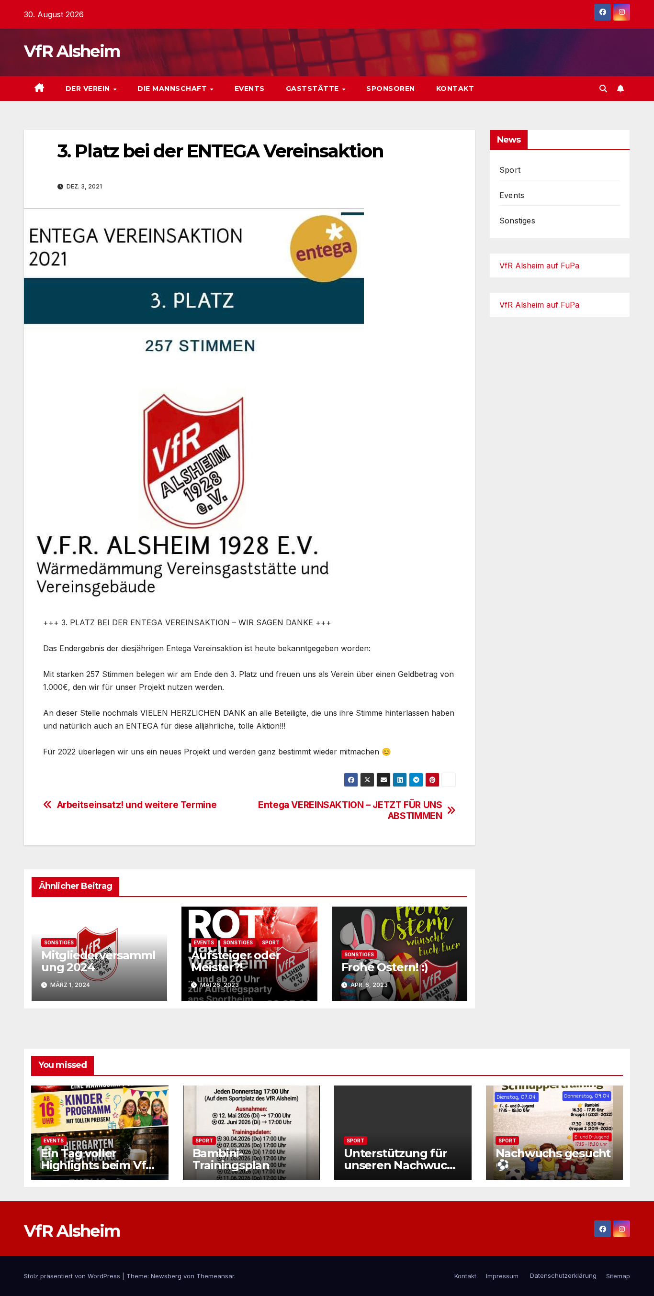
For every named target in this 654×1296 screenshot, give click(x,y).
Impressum (502, 1276)
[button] (603, 88)
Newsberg (166, 1276)
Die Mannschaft (173, 88)
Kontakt (455, 88)
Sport (271, 942)
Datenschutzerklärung (562, 1275)
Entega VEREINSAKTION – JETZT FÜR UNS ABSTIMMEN (350, 810)
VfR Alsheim (72, 51)
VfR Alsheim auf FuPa (539, 265)
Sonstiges (59, 942)
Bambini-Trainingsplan (231, 1159)
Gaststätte (313, 88)
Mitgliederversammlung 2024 (98, 961)
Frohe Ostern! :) (384, 967)
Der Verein (89, 88)
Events (250, 88)
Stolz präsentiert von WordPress (73, 1276)
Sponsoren (390, 88)
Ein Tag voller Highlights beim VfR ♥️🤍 (97, 1165)
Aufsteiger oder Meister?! (235, 961)
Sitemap (618, 1276)
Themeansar (215, 1276)
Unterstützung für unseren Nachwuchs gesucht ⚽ (402, 1165)
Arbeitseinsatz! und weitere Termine (137, 804)
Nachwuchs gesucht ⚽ (553, 1159)
